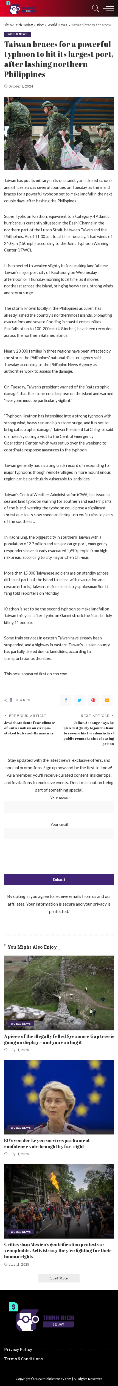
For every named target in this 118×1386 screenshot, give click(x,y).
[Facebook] (65, 700)
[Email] (107, 700)
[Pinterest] (93, 700)
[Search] (94, 8)
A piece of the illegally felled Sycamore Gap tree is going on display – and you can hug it (59, 1039)
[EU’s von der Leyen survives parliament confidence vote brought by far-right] (59, 1097)
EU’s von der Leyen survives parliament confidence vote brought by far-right (47, 1143)
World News (17, 34)
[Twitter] (79, 700)
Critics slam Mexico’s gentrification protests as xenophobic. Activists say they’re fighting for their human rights (58, 1250)
